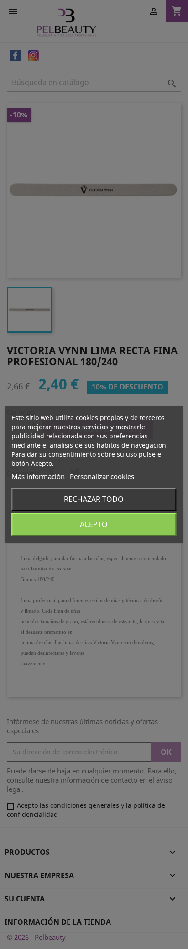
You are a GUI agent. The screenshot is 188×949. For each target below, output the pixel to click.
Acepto (94, 524)
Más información (38, 476)
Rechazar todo (94, 499)
